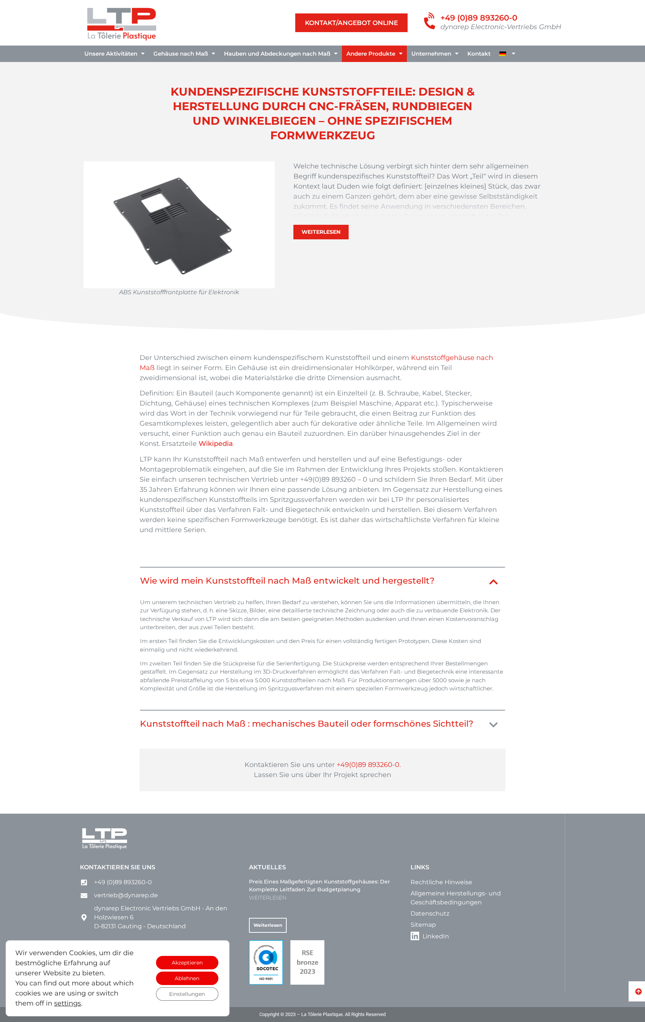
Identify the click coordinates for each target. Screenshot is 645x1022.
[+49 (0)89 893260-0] (431, 21)
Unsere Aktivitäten (110, 53)
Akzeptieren (187, 962)
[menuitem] (507, 54)
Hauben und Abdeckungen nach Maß (277, 53)
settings (67, 1003)
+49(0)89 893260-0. (369, 765)
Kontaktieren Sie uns (117, 867)
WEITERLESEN (267, 897)
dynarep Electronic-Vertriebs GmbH (500, 27)
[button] (322, 582)
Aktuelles (267, 867)
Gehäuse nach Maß (180, 53)
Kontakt (478, 53)
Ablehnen (187, 978)
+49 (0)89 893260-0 (478, 17)
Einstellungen (187, 994)
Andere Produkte (370, 53)
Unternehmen (431, 53)
